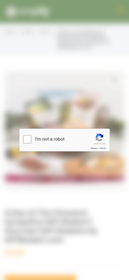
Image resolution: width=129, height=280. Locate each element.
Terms (102, 148)
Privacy (94, 148)
